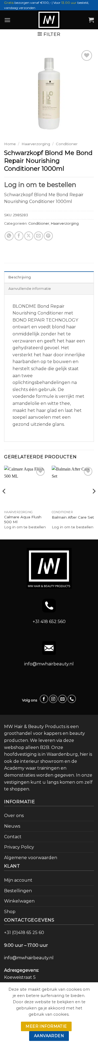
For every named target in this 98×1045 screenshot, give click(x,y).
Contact (13, 836)
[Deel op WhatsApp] (9, 235)
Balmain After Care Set (73, 517)
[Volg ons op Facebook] (44, 699)
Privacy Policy (19, 847)
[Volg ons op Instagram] (53, 699)
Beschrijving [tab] (19, 277)
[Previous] (4, 502)
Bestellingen (18, 890)
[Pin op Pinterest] (48, 235)
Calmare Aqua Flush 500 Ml (22, 519)
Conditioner (67, 144)
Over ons (14, 815)
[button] (7, 20)
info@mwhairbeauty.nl (49, 663)
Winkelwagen (19, 901)
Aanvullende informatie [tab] (29, 289)
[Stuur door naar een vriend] (38, 235)
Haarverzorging (36, 144)
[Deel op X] (28, 235)
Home (10, 144)
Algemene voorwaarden (30, 857)
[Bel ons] (72, 699)
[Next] (93, 502)
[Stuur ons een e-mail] (62, 699)
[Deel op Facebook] (18, 235)
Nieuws (12, 826)
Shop (10, 911)
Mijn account (18, 880)
